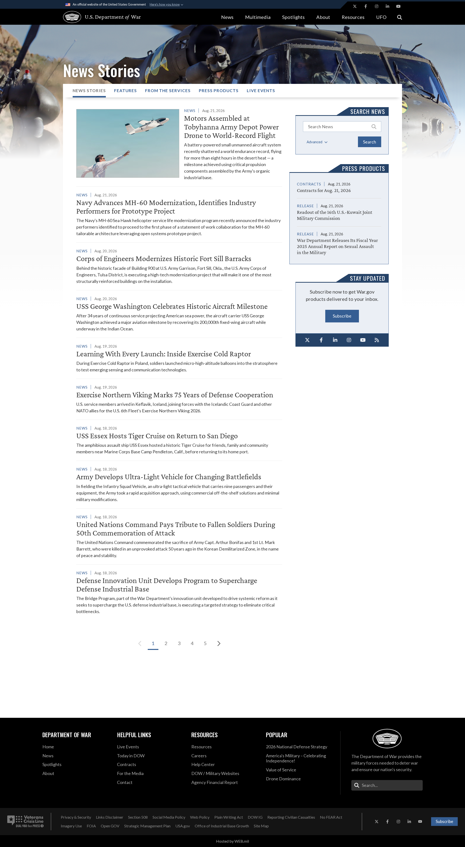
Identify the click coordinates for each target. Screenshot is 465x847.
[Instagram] (349, 340)
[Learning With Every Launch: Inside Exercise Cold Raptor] (179, 358)
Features (125, 90)
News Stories (89, 90)
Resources (353, 17)
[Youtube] (363, 340)
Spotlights (293, 17)
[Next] (218, 643)
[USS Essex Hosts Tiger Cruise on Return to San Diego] (179, 440)
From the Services (168, 90)
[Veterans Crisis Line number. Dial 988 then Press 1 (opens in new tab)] (25, 821)
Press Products (219, 90)
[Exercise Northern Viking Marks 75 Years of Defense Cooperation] (179, 399)
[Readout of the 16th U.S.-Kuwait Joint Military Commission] (339, 210)
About (323, 17)
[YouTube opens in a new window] (398, 6)
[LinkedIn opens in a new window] (387, 6)
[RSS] (377, 340)
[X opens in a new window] (354, 6)
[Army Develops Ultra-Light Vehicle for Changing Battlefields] (179, 484)
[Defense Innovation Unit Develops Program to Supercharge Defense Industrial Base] (179, 592)
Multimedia (258, 17)
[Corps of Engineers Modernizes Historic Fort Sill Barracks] (179, 266)
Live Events (261, 90)
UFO (381, 17)
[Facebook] (321, 340)
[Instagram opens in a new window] (376, 6)
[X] (307, 340)
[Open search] (399, 17)
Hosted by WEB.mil (232, 841)
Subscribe (342, 316)
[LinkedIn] (335, 340)
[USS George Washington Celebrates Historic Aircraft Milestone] (179, 313)
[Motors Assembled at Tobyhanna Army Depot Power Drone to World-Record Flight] (179, 144)
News (227, 17)
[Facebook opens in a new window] (365, 6)
